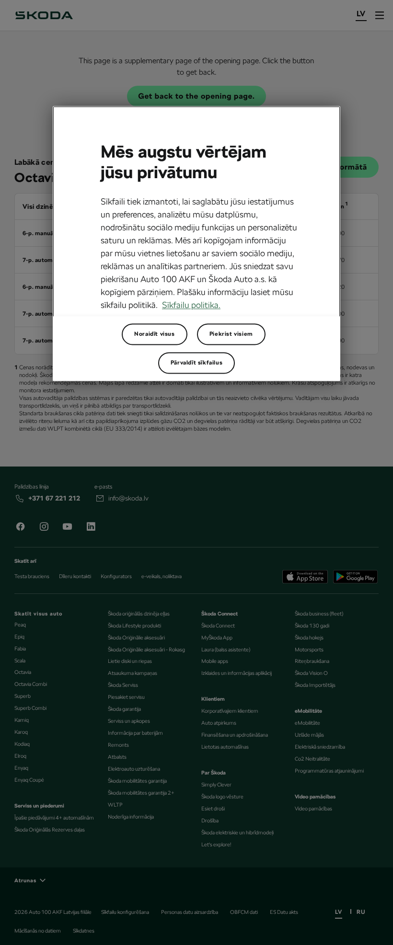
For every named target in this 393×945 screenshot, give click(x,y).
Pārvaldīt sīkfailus (196, 362)
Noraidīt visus (154, 333)
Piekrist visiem (231, 333)
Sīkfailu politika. (191, 305)
